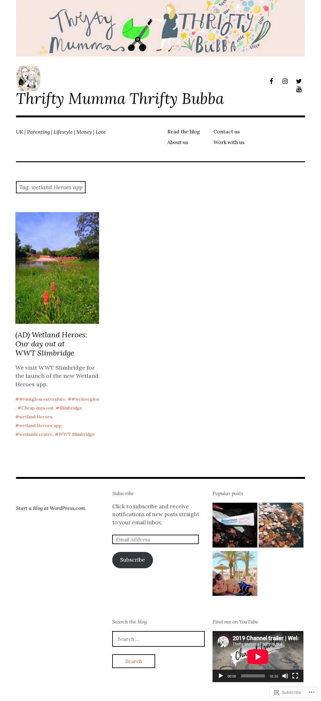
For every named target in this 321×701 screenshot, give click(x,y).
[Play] (221, 676)
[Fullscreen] (295, 676)
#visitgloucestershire (42, 399)
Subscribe (123, 493)
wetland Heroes (35, 417)
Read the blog (183, 131)
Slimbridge (71, 408)
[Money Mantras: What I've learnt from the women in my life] (281, 526)
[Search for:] (158, 638)
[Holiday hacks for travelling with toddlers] (235, 574)
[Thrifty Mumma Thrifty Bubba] (160, 28)
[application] (258, 656)
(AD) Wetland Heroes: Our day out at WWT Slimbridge (51, 344)
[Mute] (285, 676)
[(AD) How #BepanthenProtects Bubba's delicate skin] (235, 526)
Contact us (226, 131)
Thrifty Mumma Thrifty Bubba (120, 98)
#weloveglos (85, 399)
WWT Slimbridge (77, 434)
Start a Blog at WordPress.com (50, 508)
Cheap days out (37, 408)
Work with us (229, 142)
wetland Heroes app (40, 425)
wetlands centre (36, 434)
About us (177, 142)
